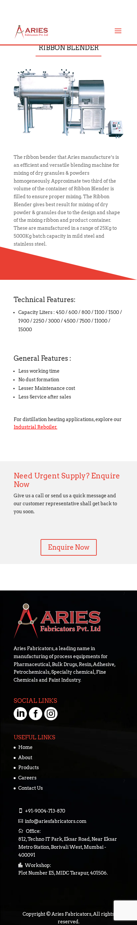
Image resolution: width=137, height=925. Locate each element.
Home (25, 747)
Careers (27, 777)
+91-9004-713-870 (45, 811)
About (25, 757)
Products (28, 767)
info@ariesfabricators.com (55, 821)
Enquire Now (68, 547)
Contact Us (30, 788)
